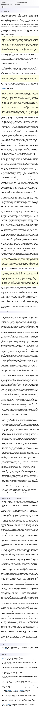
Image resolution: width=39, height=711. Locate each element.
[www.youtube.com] (34, 710)
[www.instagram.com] (31, 710)
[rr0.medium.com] (28, 710)
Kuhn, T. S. (4, 669)
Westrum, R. (4, 704)
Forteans (25, 403)
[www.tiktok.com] (36, 710)
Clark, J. (3, 657)
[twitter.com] (32, 710)
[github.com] (35, 710)
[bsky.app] (38, 710)
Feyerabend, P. (4, 658)
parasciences (19, 362)
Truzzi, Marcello (3, 8)
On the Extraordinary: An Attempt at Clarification (15, 690)
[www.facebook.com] (30, 710)
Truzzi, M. (3, 685)
